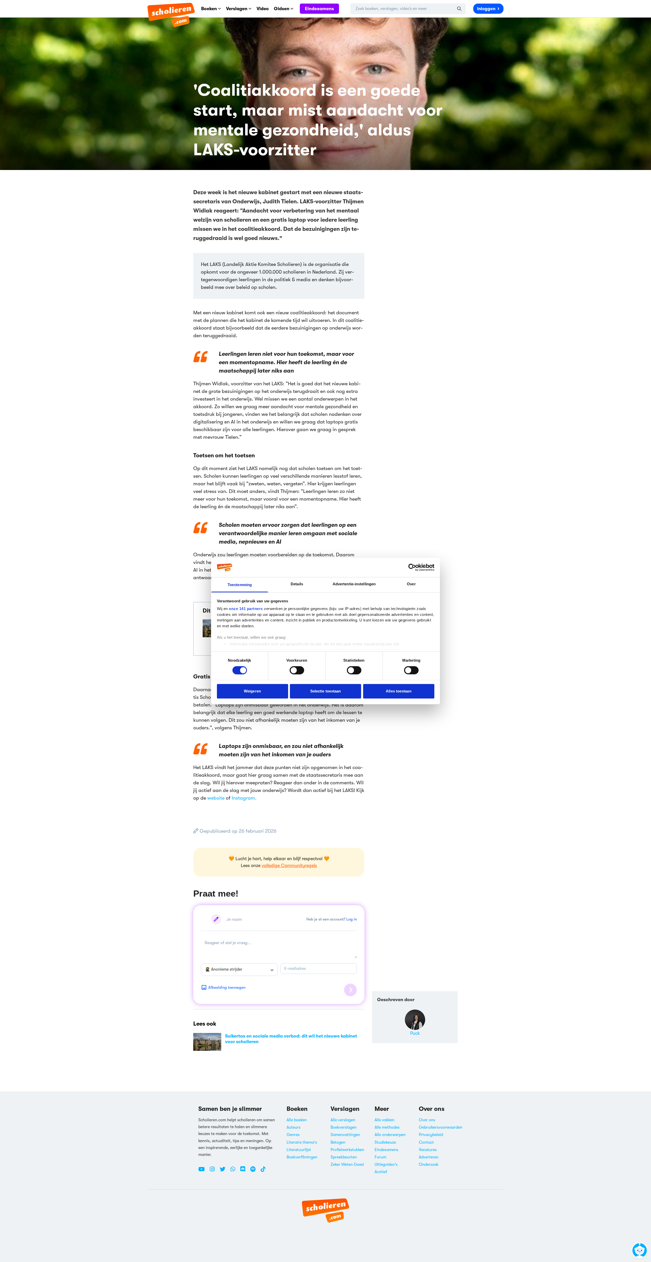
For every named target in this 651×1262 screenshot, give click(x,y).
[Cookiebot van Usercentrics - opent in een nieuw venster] (412, 567)
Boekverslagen (344, 1127)
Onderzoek (428, 1164)
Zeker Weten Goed (347, 1164)
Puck (415, 1033)
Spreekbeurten (344, 1157)
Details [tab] (297, 584)
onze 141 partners (246, 608)
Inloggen (486, 8)
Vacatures (428, 1149)
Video (263, 8)
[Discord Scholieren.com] (244, 1171)
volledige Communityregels (289, 865)
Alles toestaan (398, 691)
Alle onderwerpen (390, 1134)
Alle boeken (297, 1120)
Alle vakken (384, 1120)
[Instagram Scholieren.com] (214, 1171)
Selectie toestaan (325, 691)
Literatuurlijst (299, 1149)
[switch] (297, 670)
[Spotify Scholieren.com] (254, 1171)
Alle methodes (387, 1127)
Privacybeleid (431, 1134)
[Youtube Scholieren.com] (203, 1171)
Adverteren (428, 1157)
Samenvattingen (345, 1134)
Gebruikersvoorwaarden (440, 1127)
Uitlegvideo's (386, 1164)
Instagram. (244, 798)
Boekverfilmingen (302, 1157)
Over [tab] (411, 584)
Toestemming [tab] (240, 585)
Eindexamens (319, 8)
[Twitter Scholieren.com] (224, 1171)
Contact (426, 1142)
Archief (381, 1172)
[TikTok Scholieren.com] (263, 1171)
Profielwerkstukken (347, 1149)
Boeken (209, 8)
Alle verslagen (343, 1120)
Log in (351, 919)
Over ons (427, 1120)
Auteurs (293, 1127)
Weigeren (252, 691)
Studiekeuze (385, 1142)
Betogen (338, 1142)
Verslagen (236, 8)
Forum (380, 1157)
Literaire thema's (302, 1142)
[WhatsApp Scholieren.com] (234, 1171)
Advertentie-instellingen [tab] (354, 584)
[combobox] (239, 969)
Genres (293, 1134)
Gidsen (281, 8)
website (216, 798)
